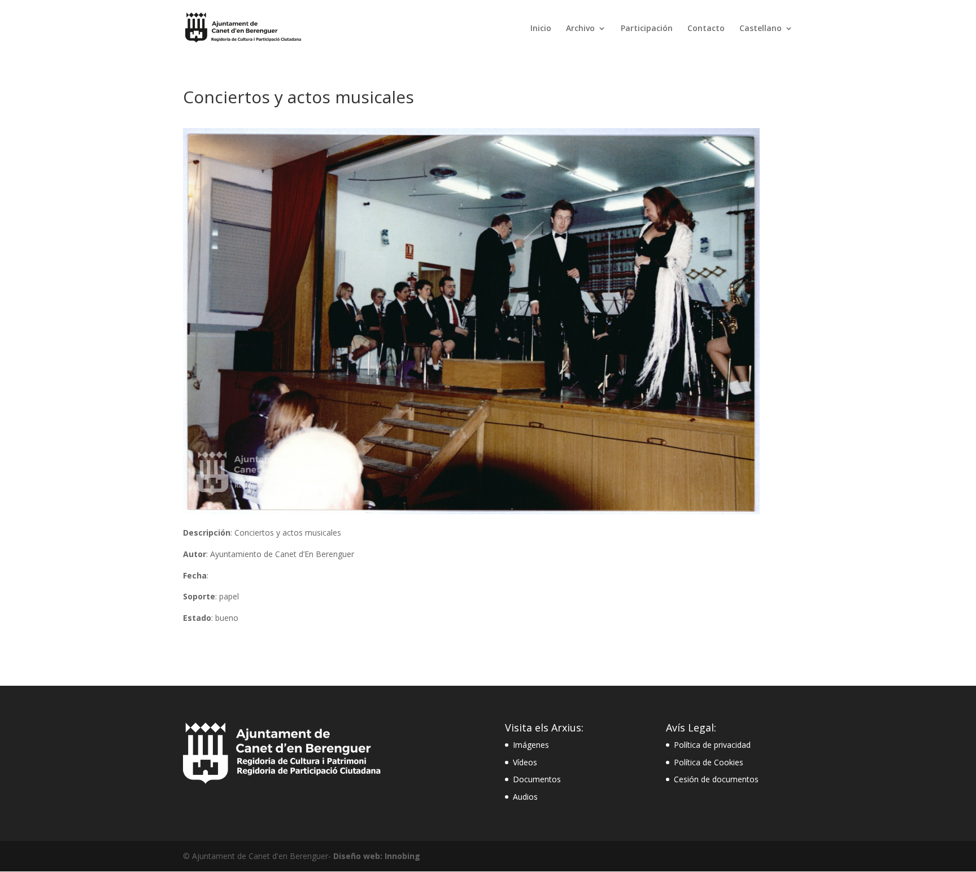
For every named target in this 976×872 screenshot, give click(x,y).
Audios (525, 796)
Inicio (540, 28)
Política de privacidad (712, 744)
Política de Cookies (708, 762)
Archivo (580, 28)
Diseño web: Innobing (376, 856)
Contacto (706, 28)
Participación (647, 28)
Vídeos (525, 762)
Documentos (537, 779)
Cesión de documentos (716, 779)
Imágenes (531, 744)
